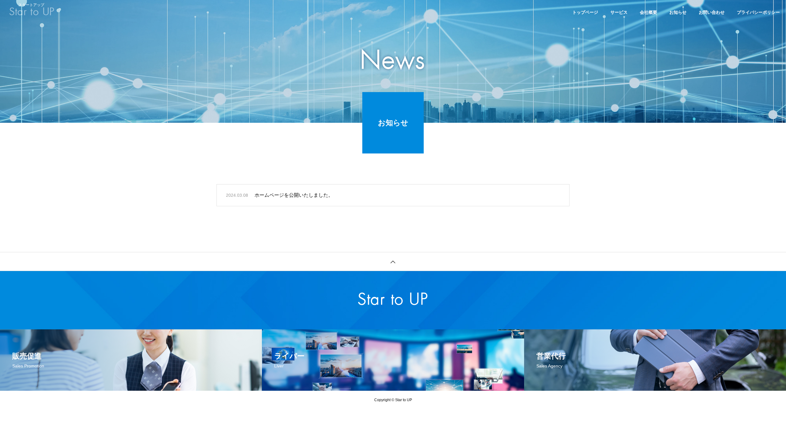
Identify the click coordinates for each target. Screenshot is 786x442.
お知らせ (678, 12)
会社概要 (648, 12)
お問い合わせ (712, 12)
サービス (619, 12)
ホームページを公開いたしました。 (294, 195)
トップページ (585, 12)
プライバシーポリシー (758, 12)
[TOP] (393, 261)
